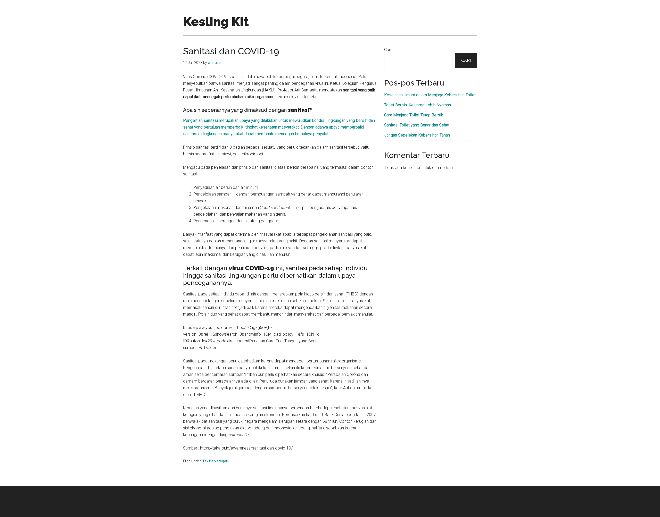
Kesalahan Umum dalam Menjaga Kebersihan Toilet (430, 94)
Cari (387, 49)
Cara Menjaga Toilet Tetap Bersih (413, 115)
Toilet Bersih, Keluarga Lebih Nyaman (417, 105)
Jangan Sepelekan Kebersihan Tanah (417, 135)
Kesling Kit (216, 21)
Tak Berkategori (215, 461)
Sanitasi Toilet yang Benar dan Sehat (416, 125)
